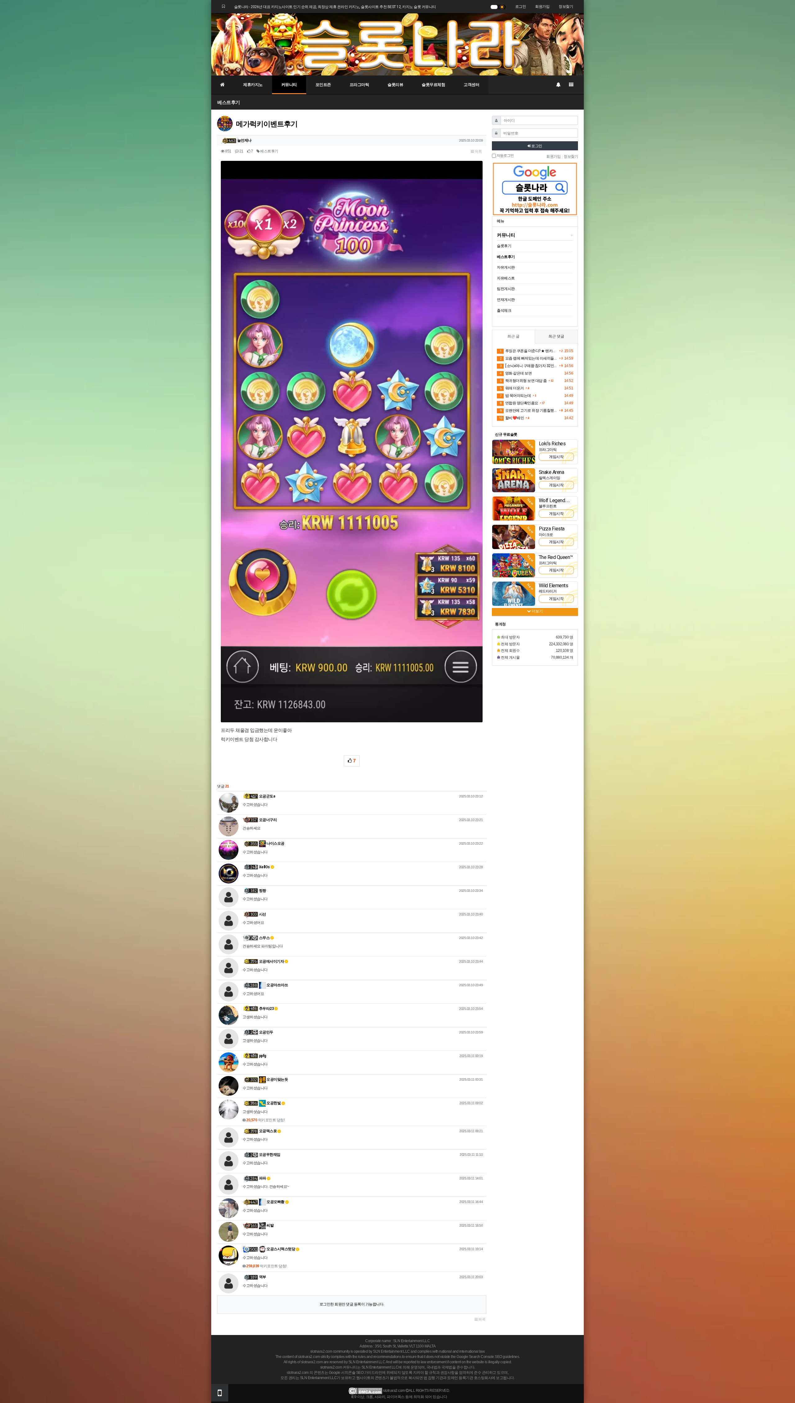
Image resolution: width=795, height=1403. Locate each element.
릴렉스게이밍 (549, 478)
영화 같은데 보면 (516, 373)
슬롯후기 (504, 246)
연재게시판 (506, 299)
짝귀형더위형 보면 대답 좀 (523, 381)
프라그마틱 (359, 84)
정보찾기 (566, 6)
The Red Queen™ (556, 557)
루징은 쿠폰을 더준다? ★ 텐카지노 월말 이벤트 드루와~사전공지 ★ (528, 351)
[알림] (558, 84)
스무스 (264, 938)
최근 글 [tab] (513, 336)
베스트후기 (228, 102)
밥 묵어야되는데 (515, 395)
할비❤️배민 (511, 418)
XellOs (264, 867)
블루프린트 (548, 506)
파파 (262, 1178)
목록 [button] (478, 151)
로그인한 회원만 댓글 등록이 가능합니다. (352, 1304)
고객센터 (471, 84)
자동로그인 (505, 156)
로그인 (520, 6)
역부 (262, 1277)
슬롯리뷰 (395, 84)
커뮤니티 (289, 84)
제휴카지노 (253, 84)
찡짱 (262, 890)
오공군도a (267, 796)
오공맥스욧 (268, 1131)
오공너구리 (268, 820)
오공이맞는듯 (277, 1079)
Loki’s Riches (552, 444)
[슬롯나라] (397, 44)
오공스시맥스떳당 (280, 1249)
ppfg (262, 1056)
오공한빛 (273, 1103)
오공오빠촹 (275, 1202)
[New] (513, 451)
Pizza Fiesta (552, 529)
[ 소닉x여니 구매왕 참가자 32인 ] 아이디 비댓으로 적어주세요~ (528, 366)
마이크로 (546, 535)
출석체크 (504, 310)
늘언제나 (244, 140)
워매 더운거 (512, 388)
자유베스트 (506, 278)
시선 (262, 914)
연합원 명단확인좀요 (519, 403)
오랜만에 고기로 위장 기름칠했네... (528, 410)
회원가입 (542, 6)
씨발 (270, 1225)
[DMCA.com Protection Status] (365, 1390)
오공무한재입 (269, 1154)
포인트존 (323, 84)
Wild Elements (553, 585)
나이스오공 (275, 843)
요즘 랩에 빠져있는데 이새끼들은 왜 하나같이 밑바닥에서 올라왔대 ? (528, 358)
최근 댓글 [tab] (556, 336)
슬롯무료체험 (433, 84)
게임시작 (556, 457)
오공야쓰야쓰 (277, 985)
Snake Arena (551, 472)
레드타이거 (548, 591)
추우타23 (266, 1008)
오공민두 (266, 1032)
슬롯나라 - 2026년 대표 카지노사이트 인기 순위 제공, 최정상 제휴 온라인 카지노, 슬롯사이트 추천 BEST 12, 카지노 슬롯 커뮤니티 (335, 7)
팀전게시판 (506, 289)
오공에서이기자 (271, 961)
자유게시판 (506, 267)
